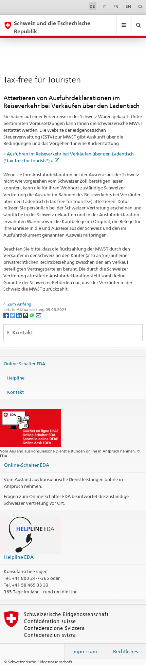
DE (92, 6)
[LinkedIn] (19, 314)
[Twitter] (13, 314)
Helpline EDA (19, 557)
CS (140, 6)
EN (128, 6)
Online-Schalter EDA (24, 363)
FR (115, 6)
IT (104, 6)
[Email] (38, 314)
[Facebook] (6, 314)
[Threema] (26, 314)
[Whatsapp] (32, 314)
